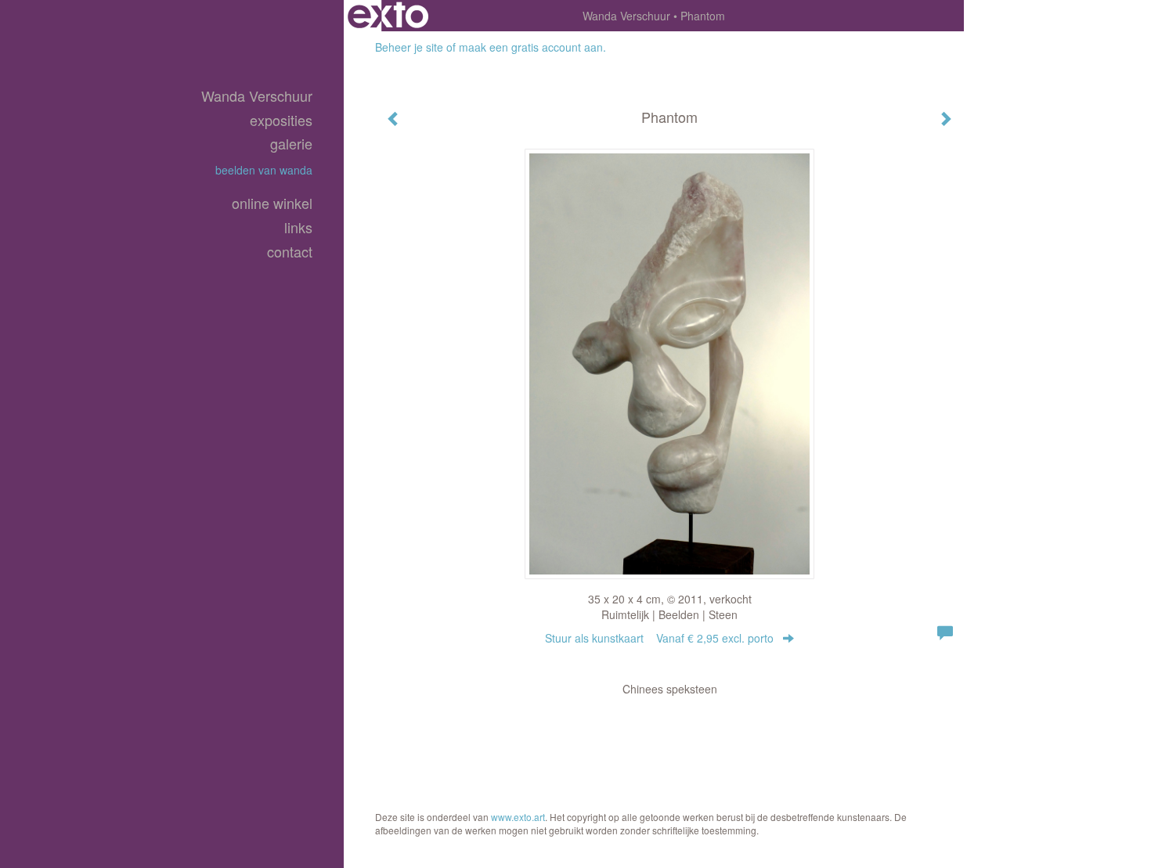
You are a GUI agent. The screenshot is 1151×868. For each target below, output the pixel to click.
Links (298, 227)
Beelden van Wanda (263, 170)
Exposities (281, 120)
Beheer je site (409, 47)
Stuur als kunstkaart (659, 638)
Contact (289, 251)
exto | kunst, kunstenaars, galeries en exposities (388, 15)
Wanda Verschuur (626, 15)
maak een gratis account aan (531, 47)
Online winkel (272, 203)
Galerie (291, 143)
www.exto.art (518, 816)
